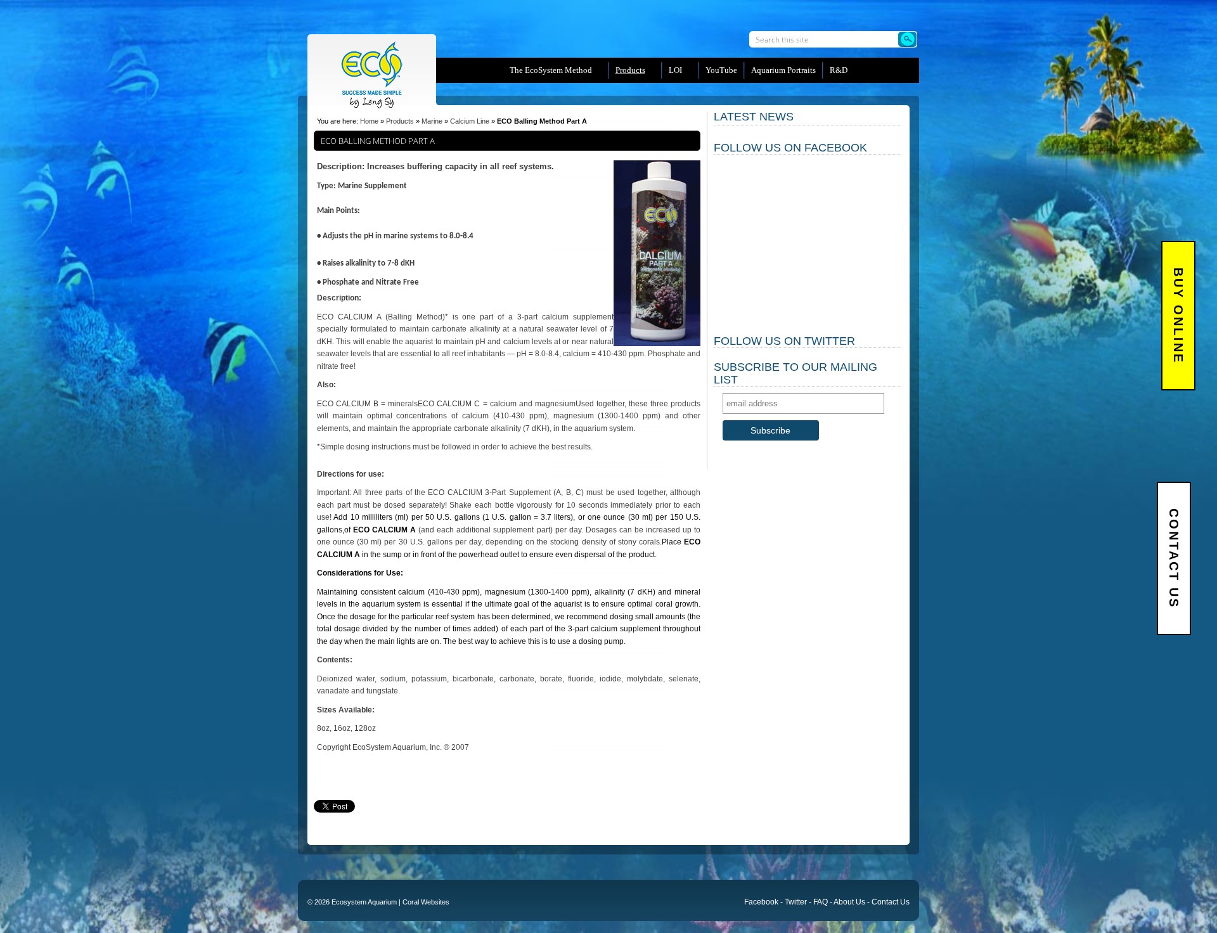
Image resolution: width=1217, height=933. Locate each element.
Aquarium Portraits (783, 70)
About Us (849, 902)
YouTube (721, 70)
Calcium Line (469, 121)
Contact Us (1174, 558)
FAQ (820, 902)
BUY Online (1178, 315)
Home (369, 121)
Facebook (761, 902)
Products (400, 121)
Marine (432, 121)
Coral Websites (425, 902)
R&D (838, 70)
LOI (675, 70)
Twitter (796, 902)
